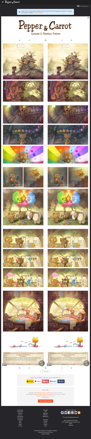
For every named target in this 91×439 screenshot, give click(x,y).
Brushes (45, 414)
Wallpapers (45, 416)
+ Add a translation (38, 12)
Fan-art (20, 414)
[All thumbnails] (45, 40)
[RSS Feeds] (79, 413)
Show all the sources (45, 401)
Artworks (20, 413)
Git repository (45, 397)
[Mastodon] (62, 413)
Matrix (70, 423)
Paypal (45, 424)
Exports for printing (45, 396)
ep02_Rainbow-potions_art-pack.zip (48, 392)
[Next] (62, 40)
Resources (20, 418)
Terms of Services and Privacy (45, 432)
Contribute (20, 419)
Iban (45, 426)
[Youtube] (76, 413)
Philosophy (20, 416)
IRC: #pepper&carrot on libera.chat (71, 422)
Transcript (46, 371)
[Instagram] (72, 413)
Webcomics (20, 411)
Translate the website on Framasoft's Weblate (45, 430)
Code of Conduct (45, 433)
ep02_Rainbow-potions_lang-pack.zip (50, 394)
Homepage (20, 410)
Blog (20, 422)
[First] (19, 40)
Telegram (70, 425)
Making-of (45, 413)
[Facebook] (69, 413)
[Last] (71, 40)
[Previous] (29, 40)
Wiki (45, 411)
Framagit (45, 410)
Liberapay (45, 419)
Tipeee (45, 422)
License (20, 426)
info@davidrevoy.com (73, 417)
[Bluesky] (66, 413)
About (20, 424)
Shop (20, 421)
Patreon (45, 421)
